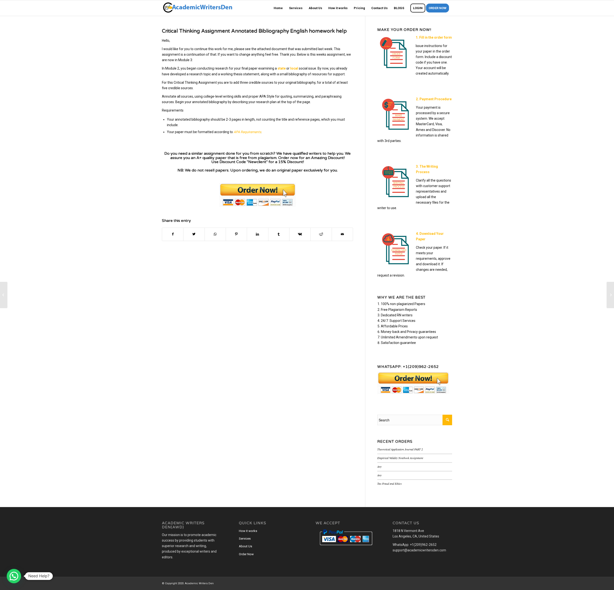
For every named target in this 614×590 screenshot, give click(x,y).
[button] (14, 576)
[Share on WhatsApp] (215, 234)
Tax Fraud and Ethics (389, 483)
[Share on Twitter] (193, 234)
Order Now (246, 554)
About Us (245, 546)
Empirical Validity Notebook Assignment (400, 458)
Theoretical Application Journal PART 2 (400, 449)
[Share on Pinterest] (236, 234)
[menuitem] (278, 8)
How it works (248, 531)
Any (379, 466)
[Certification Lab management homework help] (3, 295)
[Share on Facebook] (172, 234)
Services (245, 538)
